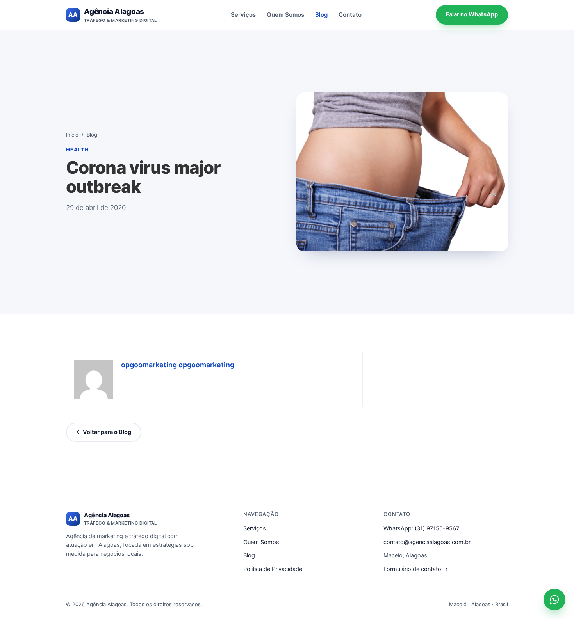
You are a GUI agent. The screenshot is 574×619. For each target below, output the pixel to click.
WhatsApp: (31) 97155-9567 (421, 528)
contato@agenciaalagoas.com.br (427, 542)
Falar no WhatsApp (472, 14)
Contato (350, 14)
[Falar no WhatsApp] (554, 599)
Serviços (243, 14)
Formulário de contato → (415, 569)
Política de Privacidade (272, 569)
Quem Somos (285, 14)
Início (72, 135)
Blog (321, 14)
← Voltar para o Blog (103, 432)
